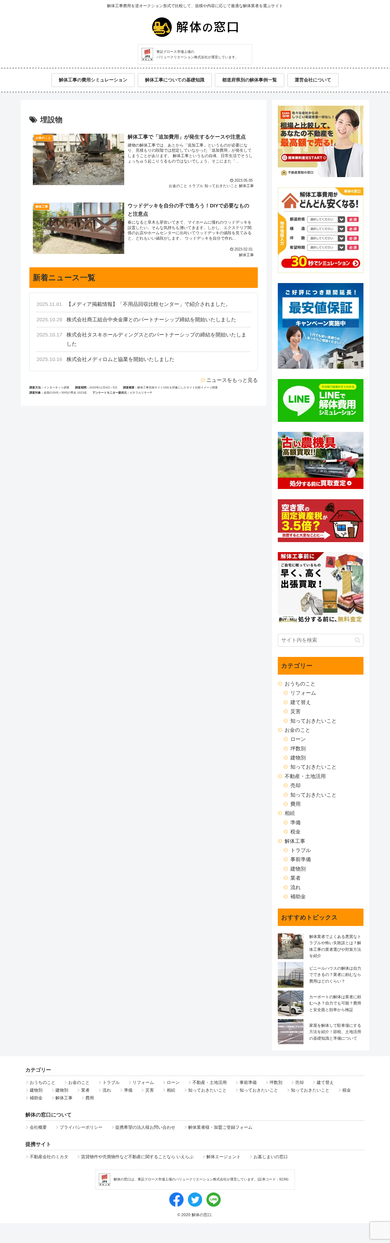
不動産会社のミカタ (49, 1156)
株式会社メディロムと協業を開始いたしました (120, 359)
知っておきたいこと (313, 721)
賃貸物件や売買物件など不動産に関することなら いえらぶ (137, 1156)
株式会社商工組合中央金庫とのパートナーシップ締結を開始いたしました (151, 319)
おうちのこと (300, 684)
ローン (298, 739)
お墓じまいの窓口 (271, 1156)
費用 (295, 804)
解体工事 (295, 841)
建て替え (300, 702)
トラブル (300, 850)
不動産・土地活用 (305, 776)
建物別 (298, 758)
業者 (295, 878)
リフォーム (303, 693)
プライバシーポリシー (81, 1127)
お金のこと (297, 730)
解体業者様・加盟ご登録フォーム (220, 1127)
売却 (295, 785)
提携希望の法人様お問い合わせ (145, 1127)
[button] (358, 640)
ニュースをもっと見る (232, 380)
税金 (295, 832)
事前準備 (300, 859)
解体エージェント (223, 1156)
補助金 (298, 896)
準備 (295, 822)
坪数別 (298, 748)
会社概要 (38, 1127)
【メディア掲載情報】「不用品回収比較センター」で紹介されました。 (148, 304)
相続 (290, 813)
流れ (295, 887)
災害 (295, 711)
